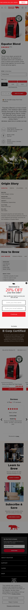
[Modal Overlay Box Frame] (14, 2)
